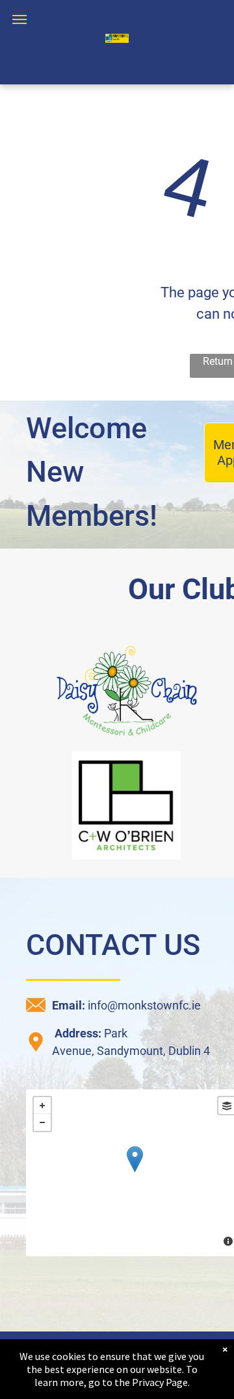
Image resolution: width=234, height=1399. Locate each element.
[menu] (19, 19)
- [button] (42, 1122)
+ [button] (42, 1105)
